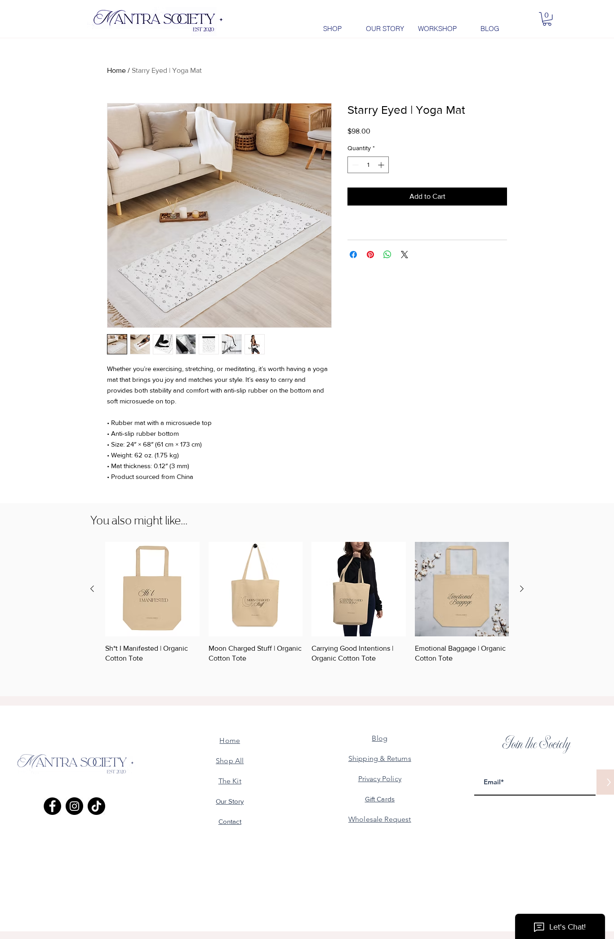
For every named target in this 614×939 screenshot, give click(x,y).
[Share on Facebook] (353, 254)
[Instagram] (74, 806)
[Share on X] (404, 254)
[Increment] (381, 165)
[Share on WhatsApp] (387, 254)
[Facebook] (52, 806)
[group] (307, 602)
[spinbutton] (368, 165)
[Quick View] (152, 589)
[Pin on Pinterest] (370, 254)
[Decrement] (354, 165)
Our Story (230, 801)
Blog (379, 738)
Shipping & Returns (379, 758)
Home (116, 70)
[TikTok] (96, 806)
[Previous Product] (92, 588)
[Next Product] (521, 588)
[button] (547, 19)
